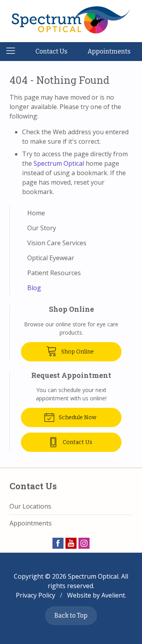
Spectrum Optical (59, 163)
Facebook (58, 543)
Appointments (109, 51)
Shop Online (77, 351)
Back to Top (71, 615)
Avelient (113, 595)
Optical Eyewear (50, 258)
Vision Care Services (56, 243)
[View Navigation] (13, 51)
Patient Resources (54, 272)
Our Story (41, 228)
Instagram (84, 543)
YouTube (71, 543)
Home (36, 213)
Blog (34, 287)
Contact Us (51, 51)
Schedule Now (77, 417)
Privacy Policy (35, 595)
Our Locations (30, 506)
